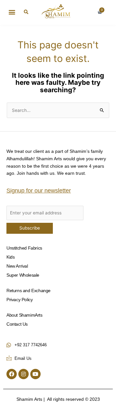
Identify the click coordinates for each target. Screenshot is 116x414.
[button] (11, 11)
